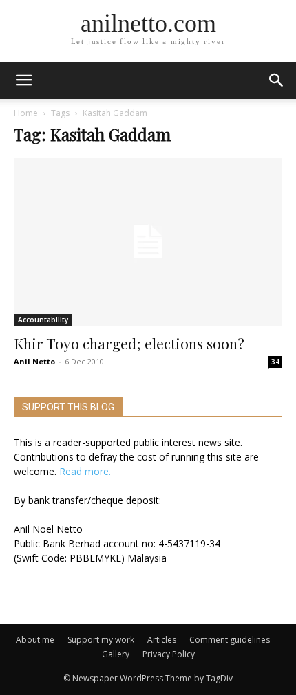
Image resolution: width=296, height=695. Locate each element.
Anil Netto (34, 361)
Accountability (43, 319)
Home (26, 113)
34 (275, 361)
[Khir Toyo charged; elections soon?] (148, 242)
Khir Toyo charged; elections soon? (129, 343)
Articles (161, 640)
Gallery (115, 654)
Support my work (100, 640)
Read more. (85, 471)
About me (35, 640)
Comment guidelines (229, 640)
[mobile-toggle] (23, 80)
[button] (276, 80)
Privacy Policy (168, 654)
